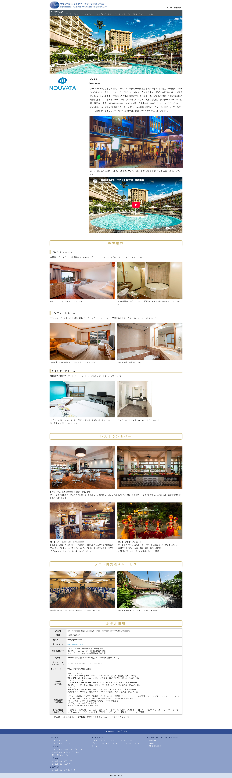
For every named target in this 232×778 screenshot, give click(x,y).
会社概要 (177, 8)
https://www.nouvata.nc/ (76, 644)
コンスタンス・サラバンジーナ (63, 770)
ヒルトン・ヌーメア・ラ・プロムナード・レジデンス (72, 14)
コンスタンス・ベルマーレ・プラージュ (67, 749)
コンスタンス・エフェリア (62, 761)
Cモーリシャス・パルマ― (62, 755)
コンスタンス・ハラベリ (61, 740)
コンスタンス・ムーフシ (61, 743)
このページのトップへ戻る (116, 731)
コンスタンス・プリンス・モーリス (65, 752)
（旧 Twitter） (156, 746)
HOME (169, 8)
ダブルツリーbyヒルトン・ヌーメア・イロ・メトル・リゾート (122, 14)
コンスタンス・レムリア (61, 764)
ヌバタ (153, 14)
